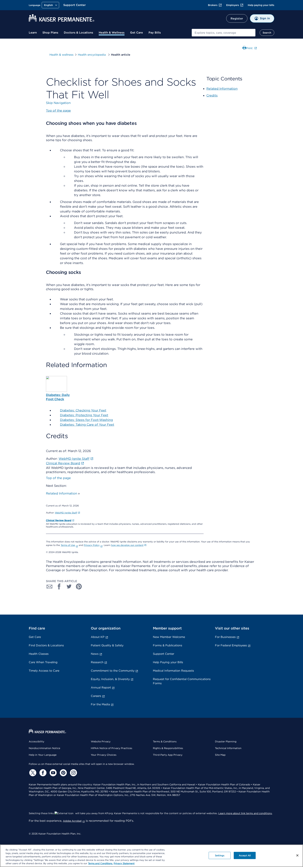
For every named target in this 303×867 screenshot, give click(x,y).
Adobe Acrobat (72, 820)
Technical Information (228, 748)
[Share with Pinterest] (78, 586)
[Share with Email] (49, 586)
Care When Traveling (43, 662)
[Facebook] (42, 772)
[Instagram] (72, 772)
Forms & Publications (167, 645)
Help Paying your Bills (168, 662)
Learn (33, 32)
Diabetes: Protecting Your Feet (84, 415)
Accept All (245, 855)
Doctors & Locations (78, 32)
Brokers (212, 5)
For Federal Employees (231, 645)
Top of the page (58, 478)
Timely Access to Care (44, 670)
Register (237, 18)
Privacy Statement (124, 863)
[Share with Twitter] (69, 586)
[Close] (297, 855)
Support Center (74, 5)
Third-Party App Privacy (167, 754)
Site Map (220, 754)
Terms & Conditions (165, 741)
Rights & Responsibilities (168, 748)
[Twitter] (32, 772)
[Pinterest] (62, 772)
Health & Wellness (111, 32)
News (95, 653)
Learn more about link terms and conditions (245, 813)
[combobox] (223, 33)
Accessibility (36, 741)
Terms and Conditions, (100, 863)
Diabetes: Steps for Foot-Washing (86, 420)
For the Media (100, 704)
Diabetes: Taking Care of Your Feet (87, 424)
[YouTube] (52, 772)
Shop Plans (50, 32)
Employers (232, 5)
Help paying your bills (261, 5)
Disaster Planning (225, 741)
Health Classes (39, 653)
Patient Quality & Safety (107, 645)
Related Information (61, 493)
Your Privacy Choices (103, 754)
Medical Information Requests (173, 670)
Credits (212, 95)
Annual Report (101, 687)
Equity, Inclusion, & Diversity (110, 679)
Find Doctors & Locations (46, 645)
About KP (98, 637)
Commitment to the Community (112, 670)
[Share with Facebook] (59, 586)
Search (267, 32)
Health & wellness (61, 54)
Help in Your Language (42, 754)
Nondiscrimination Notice (44, 748)
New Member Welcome (169, 637)
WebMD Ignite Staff (66, 512)
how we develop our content (127, 545)
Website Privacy (100, 741)
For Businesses (225, 637)
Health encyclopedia (92, 54)
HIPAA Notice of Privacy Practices (111, 748)
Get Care (136, 32)
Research (97, 662)
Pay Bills (155, 32)
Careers (96, 696)
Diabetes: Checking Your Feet (83, 410)
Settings (219, 855)
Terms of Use (68, 545)
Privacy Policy (92, 545)
